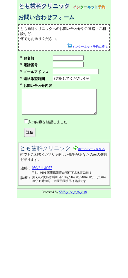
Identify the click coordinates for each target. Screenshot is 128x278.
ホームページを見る (91, 149)
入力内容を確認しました (47, 122)
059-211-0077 (42, 168)
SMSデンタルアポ (73, 192)
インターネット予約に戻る (90, 46)
